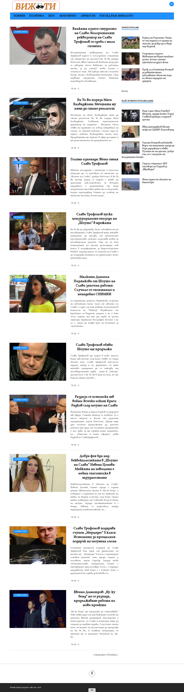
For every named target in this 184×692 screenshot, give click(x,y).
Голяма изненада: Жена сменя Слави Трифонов (94, 161)
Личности (88, 16)
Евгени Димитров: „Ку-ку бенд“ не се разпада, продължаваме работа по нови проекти (94, 599)
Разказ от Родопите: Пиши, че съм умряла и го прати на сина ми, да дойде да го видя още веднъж (157, 42)
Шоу (51, 16)
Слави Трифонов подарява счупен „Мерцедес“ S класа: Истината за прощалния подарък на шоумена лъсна (94, 535)
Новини (19, 16)
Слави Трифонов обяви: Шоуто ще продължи (94, 347)
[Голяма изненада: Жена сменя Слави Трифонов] (37, 176)
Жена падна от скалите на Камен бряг (156, 181)
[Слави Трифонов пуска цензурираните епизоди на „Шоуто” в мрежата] (37, 231)
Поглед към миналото (116, 16)
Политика (36, 16)
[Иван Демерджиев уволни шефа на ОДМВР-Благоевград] (131, 131)
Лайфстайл (21, 32)
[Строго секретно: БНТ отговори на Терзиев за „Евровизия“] (131, 168)
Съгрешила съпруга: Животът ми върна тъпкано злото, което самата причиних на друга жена (158, 58)
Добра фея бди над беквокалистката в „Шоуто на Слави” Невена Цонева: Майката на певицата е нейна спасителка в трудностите (94, 467)
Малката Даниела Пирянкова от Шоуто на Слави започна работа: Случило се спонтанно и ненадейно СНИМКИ (94, 286)
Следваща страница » (105, 655)
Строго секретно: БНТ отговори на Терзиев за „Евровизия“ (154, 166)
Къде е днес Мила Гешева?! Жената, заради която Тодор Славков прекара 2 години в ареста (158, 115)
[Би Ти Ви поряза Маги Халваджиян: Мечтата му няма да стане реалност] (37, 117)
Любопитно (68, 16)
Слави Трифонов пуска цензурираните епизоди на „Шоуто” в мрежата (94, 218)
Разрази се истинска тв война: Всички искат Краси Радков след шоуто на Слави (94, 401)
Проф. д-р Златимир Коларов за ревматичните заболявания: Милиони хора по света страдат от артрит (158, 75)
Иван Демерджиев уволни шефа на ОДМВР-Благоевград (158, 128)
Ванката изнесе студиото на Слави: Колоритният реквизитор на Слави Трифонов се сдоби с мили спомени (94, 37)
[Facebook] (92, 673)
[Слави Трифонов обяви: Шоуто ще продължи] (37, 362)
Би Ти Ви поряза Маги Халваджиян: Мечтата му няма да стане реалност (94, 104)
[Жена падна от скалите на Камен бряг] (131, 184)
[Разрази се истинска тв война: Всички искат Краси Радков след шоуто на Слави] (37, 414)
